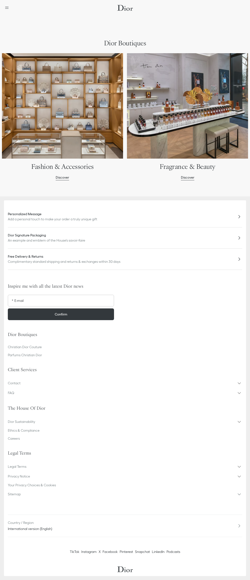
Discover (62, 177)
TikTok (74, 552)
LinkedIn (158, 552)
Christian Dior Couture (25, 347)
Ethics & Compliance (24, 430)
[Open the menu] (8, 8)
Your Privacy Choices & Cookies (32, 485)
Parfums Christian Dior (25, 355)
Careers (14, 438)
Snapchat (142, 552)
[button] (125, 383)
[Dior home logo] (125, 8)
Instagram (89, 552)
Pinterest (126, 552)
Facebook (110, 552)
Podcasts (173, 552)
